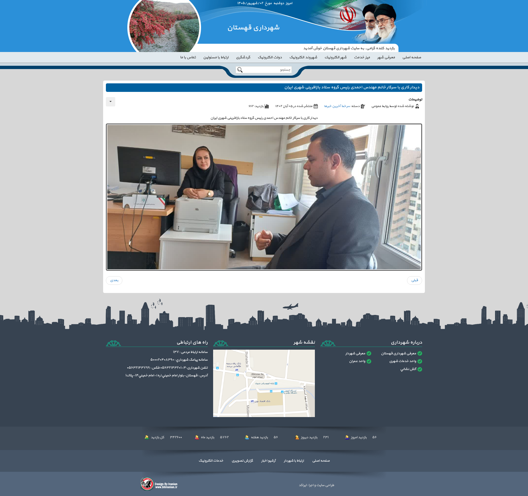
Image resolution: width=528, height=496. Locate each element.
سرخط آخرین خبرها (337, 106)
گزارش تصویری (242, 461)
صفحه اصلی (321, 461)
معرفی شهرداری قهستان (398, 353)
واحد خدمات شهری (402, 361)
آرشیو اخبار (268, 461)
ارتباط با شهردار (294, 461)
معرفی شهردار (355, 353)
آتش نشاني (408, 369)
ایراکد (303, 485)
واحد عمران (357, 361)
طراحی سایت (325, 485)
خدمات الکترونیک (211, 461)
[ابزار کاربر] (110, 101)
